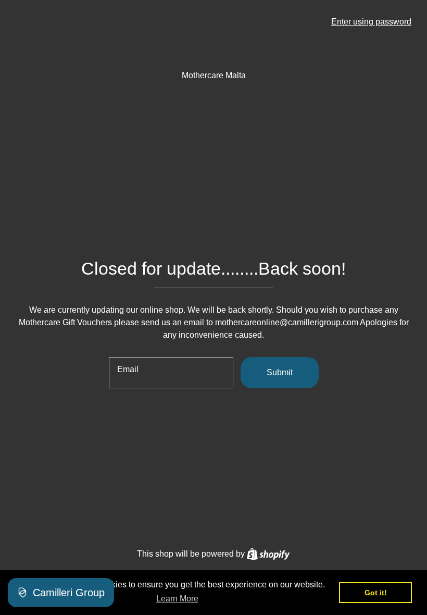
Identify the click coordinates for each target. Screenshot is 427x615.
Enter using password (371, 21)
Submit (280, 372)
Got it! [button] (376, 592)
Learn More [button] (177, 598)
